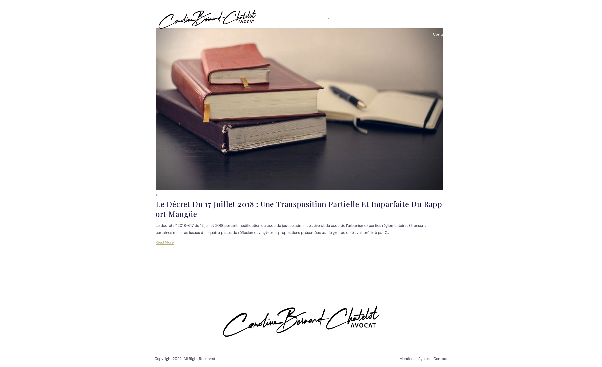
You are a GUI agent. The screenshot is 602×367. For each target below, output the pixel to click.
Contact (440, 34)
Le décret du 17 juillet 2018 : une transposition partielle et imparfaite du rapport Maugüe (299, 209)
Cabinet (318, 18)
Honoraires (405, 18)
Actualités (434, 18)
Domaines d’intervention (362, 18)
